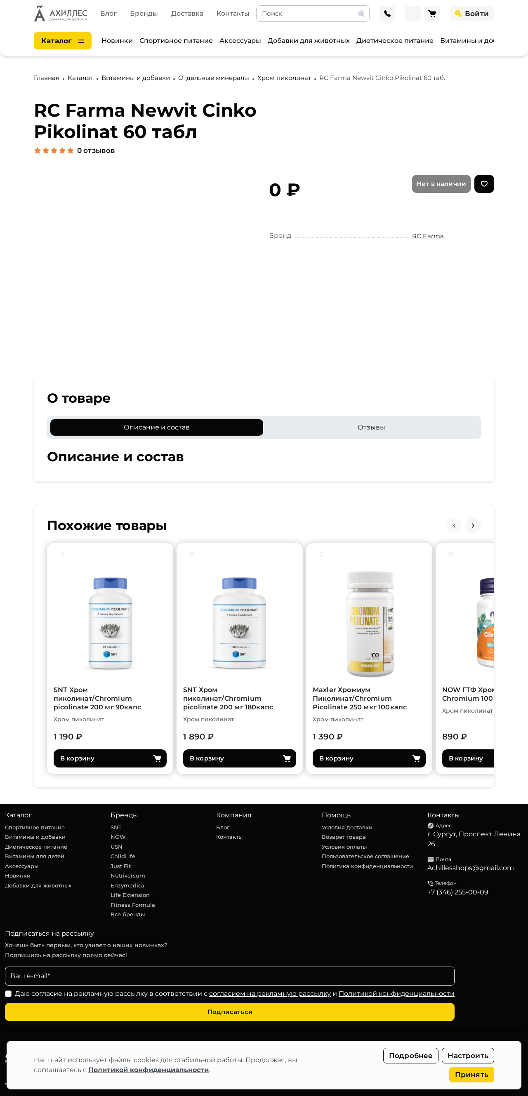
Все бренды (128, 914)
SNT (116, 827)
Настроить (468, 1055)
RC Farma (428, 236)
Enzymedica (127, 885)
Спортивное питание (176, 41)
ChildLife (123, 856)
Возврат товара (344, 836)
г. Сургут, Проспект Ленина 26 (474, 839)
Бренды (144, 13)
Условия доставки (347, 827)
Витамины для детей (34, 856)
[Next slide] (473, 525)
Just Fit (121, 866)
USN (117, 846)
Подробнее (411, 1055)
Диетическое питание (395, 41)
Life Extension (130, 895)
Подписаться (229, 1012)
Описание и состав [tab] (157, 427)
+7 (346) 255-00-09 (457, 892)
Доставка (187, 13)
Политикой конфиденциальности (148, 1070)
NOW (118, 836)
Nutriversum (128, 875)
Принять (471, 1074)
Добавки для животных (309, 41)
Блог (108, 13)
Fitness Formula (133, 904)
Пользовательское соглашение (365, 856)
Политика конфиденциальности (367, 866)
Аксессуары (240, 41)
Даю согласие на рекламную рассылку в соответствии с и (235, 993)
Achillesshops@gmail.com (470, 868)
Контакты (233, 13)
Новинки (117, 41)
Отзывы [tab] (371, 427)
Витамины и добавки (477, 41)
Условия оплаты (344, 846)
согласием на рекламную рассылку (270, 993)
